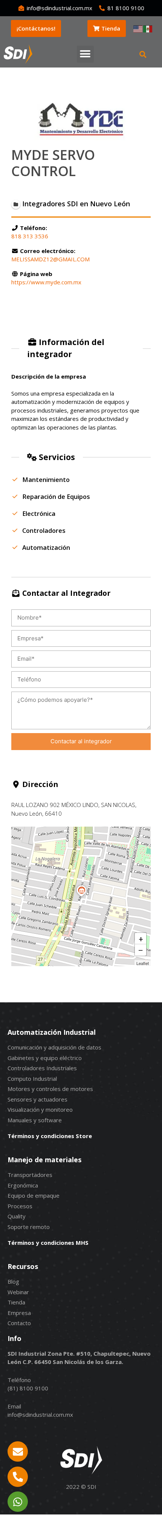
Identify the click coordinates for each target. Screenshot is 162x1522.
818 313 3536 (29, 236)
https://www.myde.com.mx (46, 282)
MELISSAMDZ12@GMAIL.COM (50, 259)
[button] (85, 54)
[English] (138, 28)
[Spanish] (148, 28)
